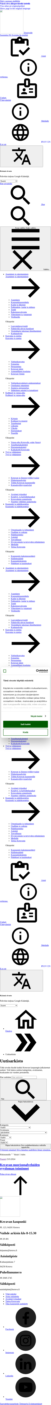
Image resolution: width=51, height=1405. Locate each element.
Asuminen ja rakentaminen (16, 274)
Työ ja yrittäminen (13, 452)
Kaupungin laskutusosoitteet (23, 556)
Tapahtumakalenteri (19, 445)
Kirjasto (14, 418)
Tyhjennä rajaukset (25, 1150)
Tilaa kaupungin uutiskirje (16, 1304)
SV (45, 142)
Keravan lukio (17, 369)
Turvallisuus (16, 539)
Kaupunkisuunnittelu (20, 302)
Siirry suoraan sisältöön (10, 1)
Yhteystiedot (10, 1294)
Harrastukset (16, 431)
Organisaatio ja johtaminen (22, 530)
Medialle (14, 544)
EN (48, 142)
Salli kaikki (26, 724)
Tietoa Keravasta (18, 547)
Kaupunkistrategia (19, 561)
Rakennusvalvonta (19, 312)
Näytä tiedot (36, 716)
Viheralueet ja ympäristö (21, 314)
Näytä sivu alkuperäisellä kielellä (15, 3)
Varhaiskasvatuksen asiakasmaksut (26, 383)
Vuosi (2, 1140)
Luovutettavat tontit (19, 326)
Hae (3, 1099)
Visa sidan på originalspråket (12, 6)
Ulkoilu (14, 428)
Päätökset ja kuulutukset (21, 563)
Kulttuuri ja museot (19, 421)
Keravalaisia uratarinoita (21, 499)
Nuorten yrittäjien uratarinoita (23, 502)
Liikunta (14, 426)
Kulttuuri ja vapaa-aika (15, 393)
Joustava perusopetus (20, 388)
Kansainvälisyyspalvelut (21, 485)
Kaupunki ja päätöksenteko (17, 504)
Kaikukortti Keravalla (20, 450)
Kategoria (4, 1125)
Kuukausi (4, 1135)
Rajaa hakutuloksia (25, 1102)
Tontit (13, 309)
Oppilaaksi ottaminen (20, 385)
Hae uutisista (6, 1077)
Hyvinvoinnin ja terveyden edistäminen (28, 542)
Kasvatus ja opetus (13, 336)
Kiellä (25, 732)
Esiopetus (15, 364)
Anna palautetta (12, 1296)
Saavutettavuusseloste (9, 1404)
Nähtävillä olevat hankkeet (22, 328)
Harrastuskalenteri (18, 447)
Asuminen (15, 300)
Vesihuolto (15, 317)
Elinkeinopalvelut (18, 480)
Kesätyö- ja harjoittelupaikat (23, 497)
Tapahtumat (16, 423)
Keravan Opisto (17, 374)
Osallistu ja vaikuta (19, 532)
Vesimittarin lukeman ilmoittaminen (26, 331)
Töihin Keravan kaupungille (23, 483)
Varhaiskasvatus (18, 361)
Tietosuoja (24, 1404)
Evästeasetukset (35, 1404)
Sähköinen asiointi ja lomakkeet (24, 390)
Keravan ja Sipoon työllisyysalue (25, 478)
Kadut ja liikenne (18, 305)
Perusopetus (16, 366)
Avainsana (4, 1130)
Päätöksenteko (17, 535)
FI (42, 142)
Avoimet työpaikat (19, 494)
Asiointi (14, 537)
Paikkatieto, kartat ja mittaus (23, 307)
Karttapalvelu (16, 333)
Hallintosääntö (17, 558)
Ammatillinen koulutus (20, 371)
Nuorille (14, 433)
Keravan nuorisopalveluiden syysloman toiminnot (20, 1166)
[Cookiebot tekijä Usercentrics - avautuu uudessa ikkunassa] (36, 671)
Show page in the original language (15, 8)
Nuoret (3, 1159)
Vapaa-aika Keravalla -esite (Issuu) (26, 442)
